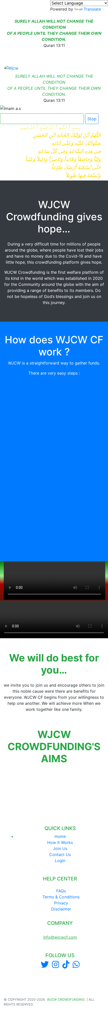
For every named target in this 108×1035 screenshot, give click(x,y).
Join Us (60, 848)
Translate (92, 9)
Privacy (61, 902)
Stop (91, 118)
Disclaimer (61, 908)
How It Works (60, 842)
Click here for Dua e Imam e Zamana (40, 118)
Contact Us (60, 854)
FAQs (61, 890)
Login (60, 860)
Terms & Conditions (61, 896)
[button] (4, 781)
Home (60, 836)
